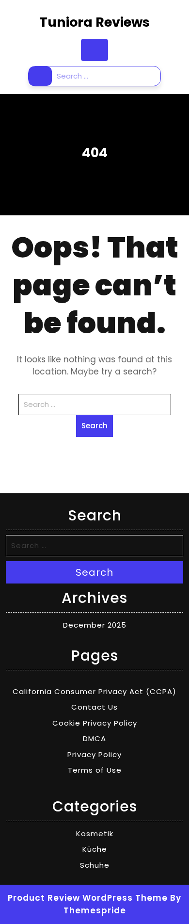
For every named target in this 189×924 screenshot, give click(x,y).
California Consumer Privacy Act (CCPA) (94, 691)
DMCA (94, 738)
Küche (94, 849)
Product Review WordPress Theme (88, 898)
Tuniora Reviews (94, 22)
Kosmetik (94, 833)
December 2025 (94, 625)
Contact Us (94, 707)
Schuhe (95, 865)
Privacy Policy (94, 754)
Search (40, 76)
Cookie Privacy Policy (94, 723)
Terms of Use (95, 770)
